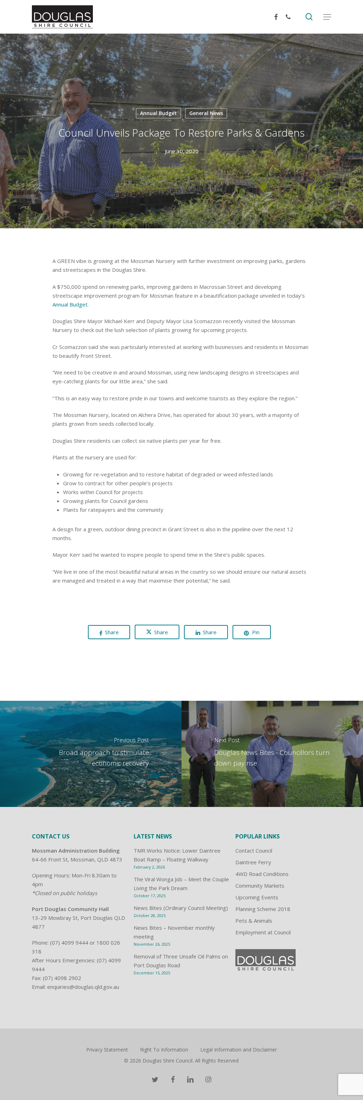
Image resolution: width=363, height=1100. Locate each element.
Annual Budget (158, 113)
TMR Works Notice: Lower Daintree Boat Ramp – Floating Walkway (177, 855)
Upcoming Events (256, 897)
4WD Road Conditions (262, 873)
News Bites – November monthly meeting (174, 932)
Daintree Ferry (253, 862)
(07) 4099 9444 (69, 942)
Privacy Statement (107, 1049)
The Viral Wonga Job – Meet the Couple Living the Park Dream (181, 884)
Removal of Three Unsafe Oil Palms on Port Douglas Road (181, 961)
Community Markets (259, 885)
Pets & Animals (253, 920)
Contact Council (253, 850)
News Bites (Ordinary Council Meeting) (181, 907)
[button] (327, 17)
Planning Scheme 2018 (262, 908)
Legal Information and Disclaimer (238, 1049)
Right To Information (164, 1049)
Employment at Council (263, 932)
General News (206, 113)
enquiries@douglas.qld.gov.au (83, 986)
